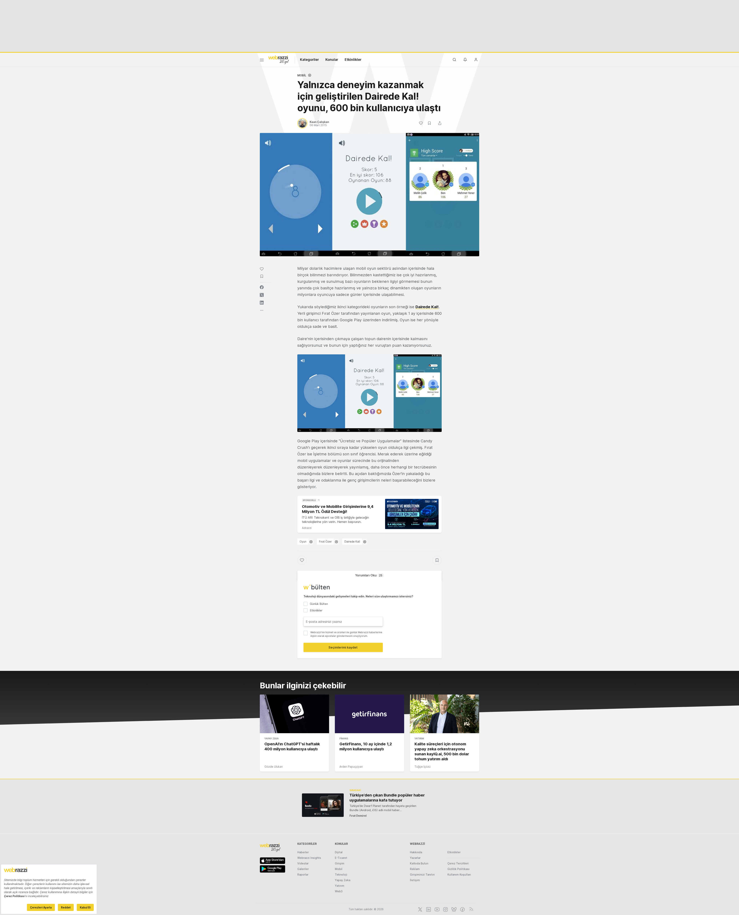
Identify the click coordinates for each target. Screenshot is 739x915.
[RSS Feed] (470, 909)
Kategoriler (309, 60)
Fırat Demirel (358, 815)
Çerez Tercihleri (458, 863)
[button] (369, 393)
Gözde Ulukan (273, 766)
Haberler (303, 852)
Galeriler (303, 869)
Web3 (339, 891)
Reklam (415, 869)
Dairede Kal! (427, 307)
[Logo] (278, 59)
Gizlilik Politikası (458, 869)
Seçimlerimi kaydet (343, 647)
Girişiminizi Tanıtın (422, 874)
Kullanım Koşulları (459, 874)
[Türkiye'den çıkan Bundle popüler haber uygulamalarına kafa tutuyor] (323, 805)
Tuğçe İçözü (423, 766)
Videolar (302, 863)
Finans (343, 738)
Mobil (301, 75)
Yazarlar (415, 857)
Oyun (303, 541)
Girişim (339, 863)
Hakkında (416, 852)
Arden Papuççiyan (351, 766)
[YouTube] (436, 909)
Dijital (339, 852)
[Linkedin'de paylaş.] (262, 303)
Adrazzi (307, 527)
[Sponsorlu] (412, 514)
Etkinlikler (353, 60)
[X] (419, 909)
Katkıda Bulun (419, 863)
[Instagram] (445, 909)
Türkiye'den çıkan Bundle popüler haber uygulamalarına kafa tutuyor (387, 797)
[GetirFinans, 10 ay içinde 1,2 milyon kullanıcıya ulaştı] (369, 714)
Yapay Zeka (271, 738)
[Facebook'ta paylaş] (262, 287)
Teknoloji (341, 874)
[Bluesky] (453, 909)
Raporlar (302, 874)
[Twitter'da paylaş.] (262, 295)
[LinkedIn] (428, 909)
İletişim (415, 880)
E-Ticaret (341, 857)
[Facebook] (462, 909)
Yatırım (419, 738)
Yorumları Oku (368, 575)
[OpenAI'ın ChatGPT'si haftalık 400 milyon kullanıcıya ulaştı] (294, 714)
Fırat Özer (325, 541)
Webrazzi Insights (309, 857)
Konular (331, 60)
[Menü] (262, 61)
